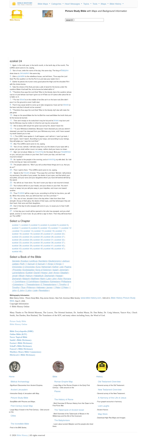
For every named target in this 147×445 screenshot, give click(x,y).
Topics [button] (86, 3)
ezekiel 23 (16, 236)
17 (11, 151)
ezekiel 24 (27, 236)
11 (11, 120)
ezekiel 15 (39, 230)
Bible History (22, 435)
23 (11, 185)
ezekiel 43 (16, 248)
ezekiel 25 (38, 236)
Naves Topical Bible (18, 337)
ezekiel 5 (54, 224)
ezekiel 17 (60, 230)
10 (11, 115)
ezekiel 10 (45, 227)
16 (11, 146)
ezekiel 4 (45, 224)
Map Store (102, 413)
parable (21, 76)
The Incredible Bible (20, 423)
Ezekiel (21, 192)
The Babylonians (62, 420)
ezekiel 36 (48, 242)
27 (11, 210)
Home (11, 376)
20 (11, 169)
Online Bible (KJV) (18, 334)
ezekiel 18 (16, 233)
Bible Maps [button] (43, 3)
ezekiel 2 (26, 224)
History (99, 376)
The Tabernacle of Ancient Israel (69, 409)
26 (11, 205)
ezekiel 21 (48, 233)
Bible (55, 376)
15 (11, 143)
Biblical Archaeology (20, 381)
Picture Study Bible (19, 397)
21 (11, 172)
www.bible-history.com (91, 297)
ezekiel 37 (59, 242)
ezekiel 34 (27, 242)
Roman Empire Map (63, 381)
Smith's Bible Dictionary (21, 340)
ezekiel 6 (64, 224)
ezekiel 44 (27, 248)
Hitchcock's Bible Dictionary (22, 355)
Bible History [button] (116, 3)
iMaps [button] (104, 3)
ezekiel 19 (27, 233)
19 (11, 164)
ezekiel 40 (38, 245)
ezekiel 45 (38, 248)
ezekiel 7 (16, 227)
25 (11, 198)
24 (11, 192)
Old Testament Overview (109, 381)
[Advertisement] (73, 39)
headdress (66, 151)
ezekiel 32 (59, 239)
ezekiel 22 (59, 233)
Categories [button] (56, 3)
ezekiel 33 (16, 242)
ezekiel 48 (16, 251)
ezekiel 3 (35, 224)
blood (22, 99)
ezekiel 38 (16, 245)
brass (56, 120)
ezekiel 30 (38, 239)
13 (11, 128)
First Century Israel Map (22, 405)
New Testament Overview (110, 389)
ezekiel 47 (59, 248)
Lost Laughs (103, 405)
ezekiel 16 (49, 230)
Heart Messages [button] (73, 3)
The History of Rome (63, 399)
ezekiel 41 (48, 245)
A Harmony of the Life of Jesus (112, 397)
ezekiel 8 (26, 227)
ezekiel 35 (38, 242)
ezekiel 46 (48, 248)
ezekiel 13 (17, 230)
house (26, 172)
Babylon (65, 70)
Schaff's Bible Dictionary (21, 346)
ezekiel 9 (35, 227)
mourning (39, 151)
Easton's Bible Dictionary (21, 343)
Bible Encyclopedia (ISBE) (21, 331)
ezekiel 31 (48, 239)
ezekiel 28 (16, 239)
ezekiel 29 (27, 239)
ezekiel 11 (56, 227)
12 (11, 125)
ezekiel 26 (48, 236)
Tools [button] (95, 3)
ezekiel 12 (66, 227)
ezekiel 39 (27, 245)
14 (11, 135)
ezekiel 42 (59, 245)
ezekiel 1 (16, 224)
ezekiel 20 (38, 233)
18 (11, 159)
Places (57, 391)
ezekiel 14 (28, 230)
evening (51, 159)
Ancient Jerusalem (19, 389)
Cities (13, 415)
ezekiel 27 (59, 236)
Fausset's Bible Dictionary (21, 349)
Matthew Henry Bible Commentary (25, 352)
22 (11, 182)
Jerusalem (24, 73)
